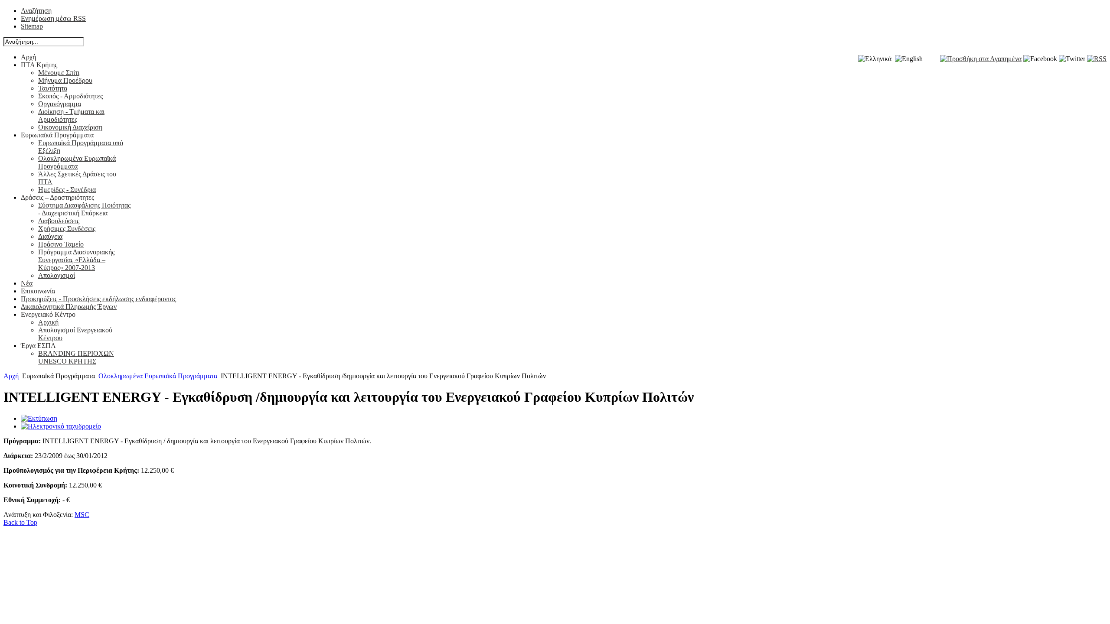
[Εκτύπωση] (39, 418)
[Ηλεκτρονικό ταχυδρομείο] (61, 426)
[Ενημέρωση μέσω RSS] (1097, 58)
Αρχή (11, 376)
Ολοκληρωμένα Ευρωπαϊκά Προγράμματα (157, 376)
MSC (82, 514)
